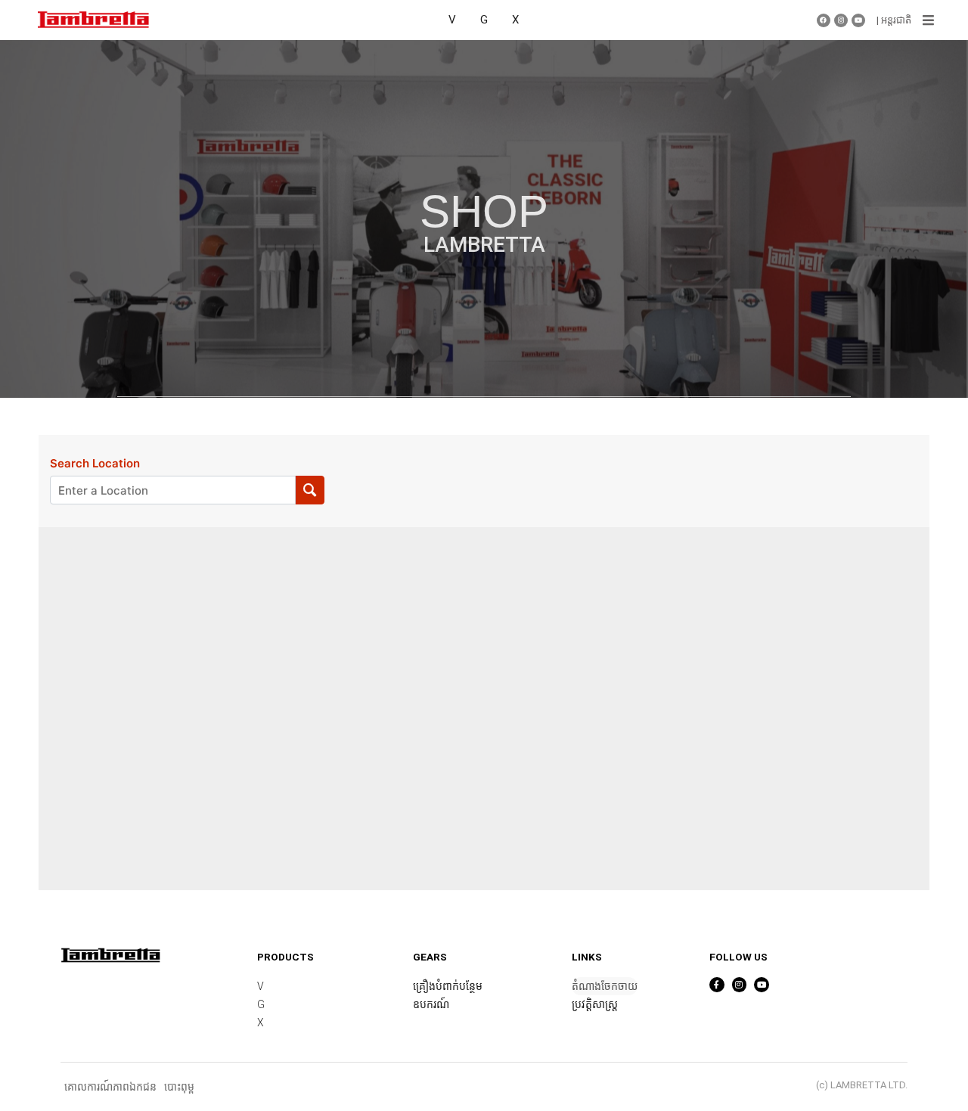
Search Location (95, 464)
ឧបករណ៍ (431, 1004)
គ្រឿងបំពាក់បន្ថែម (447, 986)
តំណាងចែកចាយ (605, 986)
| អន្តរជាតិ (893, 20)
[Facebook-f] (716, 984)
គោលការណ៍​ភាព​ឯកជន (110, 1087)
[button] (928, 20)
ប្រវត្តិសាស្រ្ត (595, 1004)
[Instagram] (841, 20)
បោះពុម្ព (179, 1087)
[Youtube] (858, 20)
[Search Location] (309, 490)
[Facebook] (823, 20)
